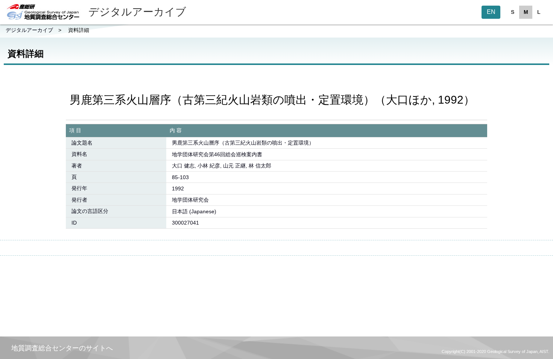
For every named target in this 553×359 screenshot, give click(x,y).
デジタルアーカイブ (29, 30)
